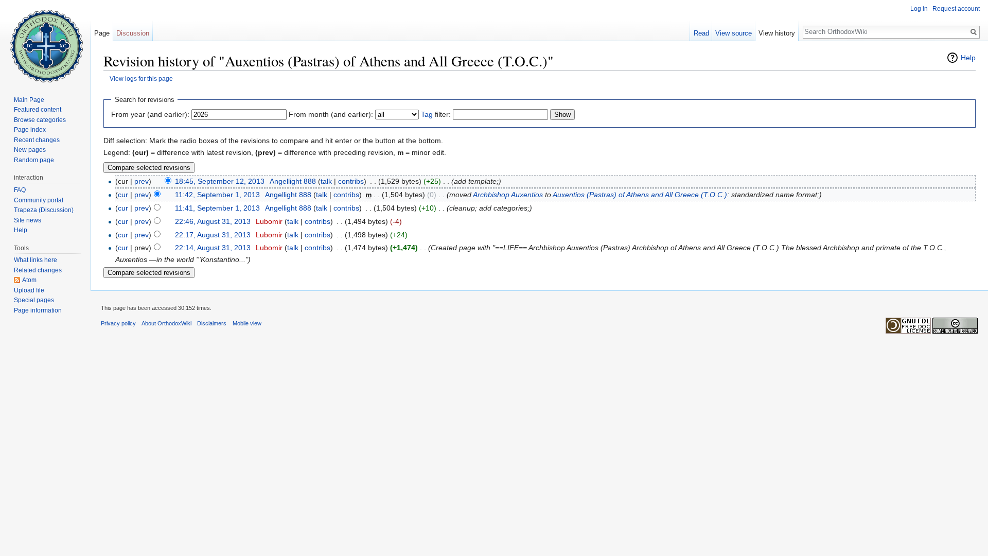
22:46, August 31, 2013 (213, 221)
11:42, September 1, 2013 (217, 194)
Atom (29, 280)
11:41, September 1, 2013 (217, 208)
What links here (35, 260)
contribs (351, 181)
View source (733, 33)
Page (102, 33)
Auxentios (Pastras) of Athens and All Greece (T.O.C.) (640, 194)
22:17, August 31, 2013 (213, 235)
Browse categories (40, 120)
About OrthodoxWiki (166, 323)
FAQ (20, 190)
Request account (956, 8)
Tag (427, 114)
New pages (30, 149)
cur (123, 194)
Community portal (38, 200)
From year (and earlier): (150, 114)
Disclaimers (211, 323)
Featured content (37, 109)
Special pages (34, 300)
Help (968, 58)
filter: (436, 114)
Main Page (29, 99)
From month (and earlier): (331, 114)
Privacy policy (118, 323)
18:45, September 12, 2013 (219, 181)
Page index (30, 129)
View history (776, 33)
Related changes (38, 270)
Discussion (132, 33)
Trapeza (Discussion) (44, 210)
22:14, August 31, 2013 (213, 248)
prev (141, 181)
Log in (919, 8)
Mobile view (247, 323)
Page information (38, 310)
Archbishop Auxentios (508, 194)
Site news (27, 220)
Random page (34, 160)
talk (326, 181)
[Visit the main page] (45, 41)
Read (701, 33)
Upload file (29, 290)
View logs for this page (141, 78)
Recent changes (37, 140)
